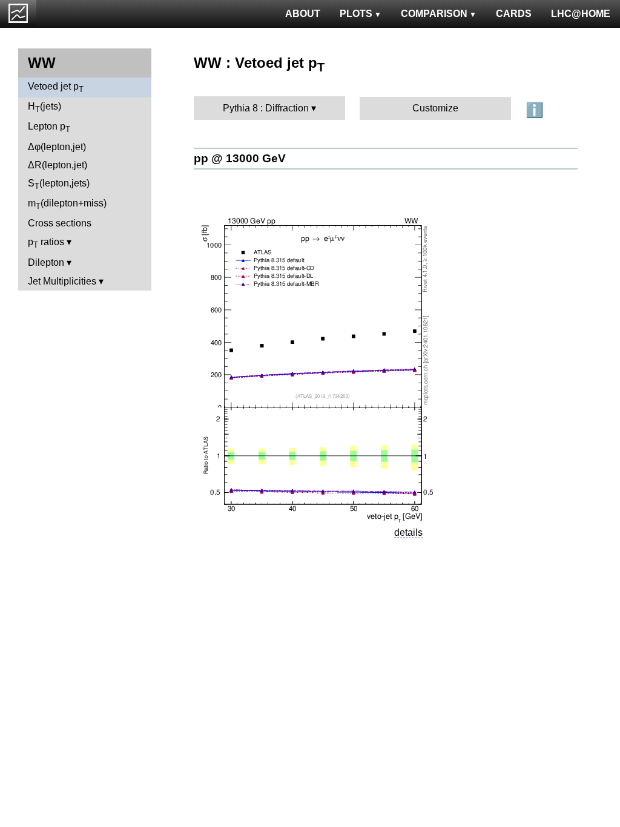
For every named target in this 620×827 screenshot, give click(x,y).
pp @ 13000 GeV (240, 158)
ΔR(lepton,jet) (57, 165)
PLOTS (356, 13)
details (408, 532)
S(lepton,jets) (59, 184)
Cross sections (59, 223)
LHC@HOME (580, 13)
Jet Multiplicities (62, 281)
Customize (435, 108)
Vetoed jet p (56, 87)
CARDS (514, 13)
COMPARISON (434, 13)
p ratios (46, 243)
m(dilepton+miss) (67, 204)
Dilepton (46, 262)
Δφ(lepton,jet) (57, 147)
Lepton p (49, 127)
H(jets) (44, 107)
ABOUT (302, 13)
